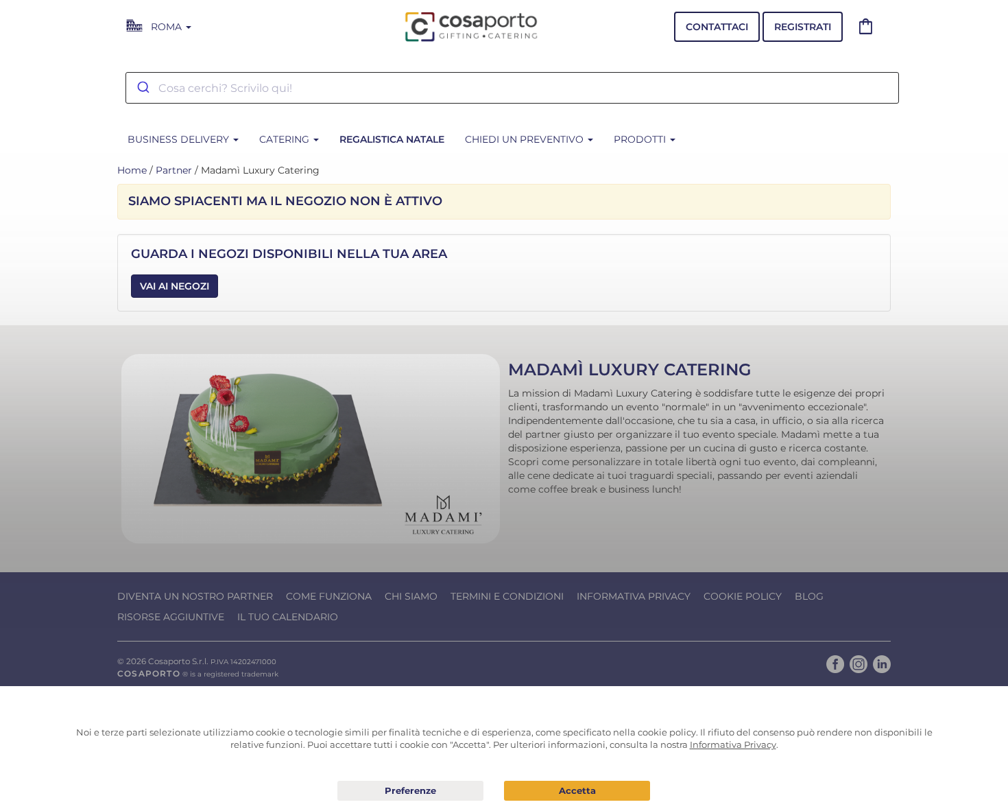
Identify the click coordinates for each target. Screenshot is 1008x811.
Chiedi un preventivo (525, 139)
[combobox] (512, 88)
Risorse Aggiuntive (170, 617)
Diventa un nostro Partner (195, 596)
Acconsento (577, 791)
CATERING (285, 139)
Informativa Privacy (634, 596)
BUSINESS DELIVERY (180, 139)
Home (132, 170)
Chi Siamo (411, 596)
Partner (174, 170)
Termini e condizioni (507, 596)
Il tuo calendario (287, 617)
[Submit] (142, 88)
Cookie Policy (743, 596)
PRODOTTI (641, 139)
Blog (809, 596)
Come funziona (329, 596)
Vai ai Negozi (174, 286)
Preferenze (410, 791)
